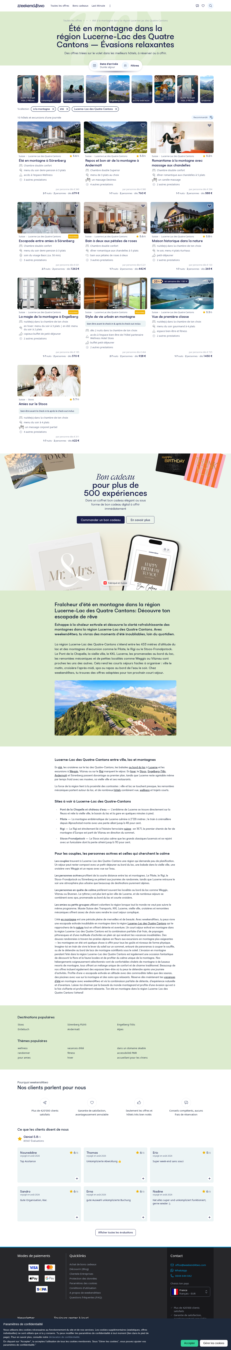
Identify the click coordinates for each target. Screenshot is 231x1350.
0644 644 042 (183, 1275)
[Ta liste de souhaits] (203, 6)
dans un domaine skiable (131, 1048)
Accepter (189, 1343)
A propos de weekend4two (85, 1292)
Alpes (120, 1029)
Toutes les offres (60, 5)
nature (80, 927)
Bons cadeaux (80, 5)
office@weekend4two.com (190, 1265)
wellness (145, 790)
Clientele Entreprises (81, 1273)
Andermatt (61, 775)
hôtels (117, 790)
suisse (127, 828)
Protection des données (83, 1278)
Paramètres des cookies (83, 1283)
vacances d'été (75, 1048)
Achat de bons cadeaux (83, 1264)
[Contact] (197, 6)
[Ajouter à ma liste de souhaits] (76, 125)
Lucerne (153, 767)
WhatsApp (181, 1270)
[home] (30, 6)
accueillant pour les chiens (132, 1057)
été (60, 767)
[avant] (213, 89)
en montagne (68, 919)
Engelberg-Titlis (157, 771)
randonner (24, 1052)
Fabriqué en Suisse (117, 582)
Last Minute (98, 5)
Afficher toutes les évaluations (115, 1232)
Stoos (143, 771)
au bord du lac (137, 767)
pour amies (24, 1057)
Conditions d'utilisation (83, 1288)
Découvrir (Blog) (79, 1269)
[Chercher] (210, 6)
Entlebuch (23, 1029)
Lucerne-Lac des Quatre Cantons (147, 923)
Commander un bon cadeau (101, 520)
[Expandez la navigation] (111, 6)
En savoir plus (140, 520)
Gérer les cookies (213, 1343)
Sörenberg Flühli (76, 1024)
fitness (71, 1052)
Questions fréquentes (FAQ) (86, 1297)
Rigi (101, 771)
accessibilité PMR (127, 1052)
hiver (133, 771)
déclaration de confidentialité (64, 1337)
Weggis (74, 771)
